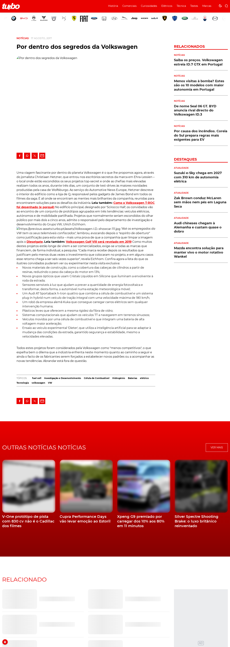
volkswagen (38, 382)
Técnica (181, 6)
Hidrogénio (118, 378)
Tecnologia (23, 382)
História (113, 6)
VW (50, 382)
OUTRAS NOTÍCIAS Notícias (44, 447)
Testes (194, 6)
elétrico (144, 378)
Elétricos (166, 6)
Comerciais (129, 6)
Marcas (206, 6)
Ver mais (217, 447)
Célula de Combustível (96, 378)
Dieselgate (35, 241)
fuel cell (36, 378)
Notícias (23, 38)
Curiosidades (149, 6)
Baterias (132, 378)
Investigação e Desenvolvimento (62, 378)
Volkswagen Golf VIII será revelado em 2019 (99, 241)
